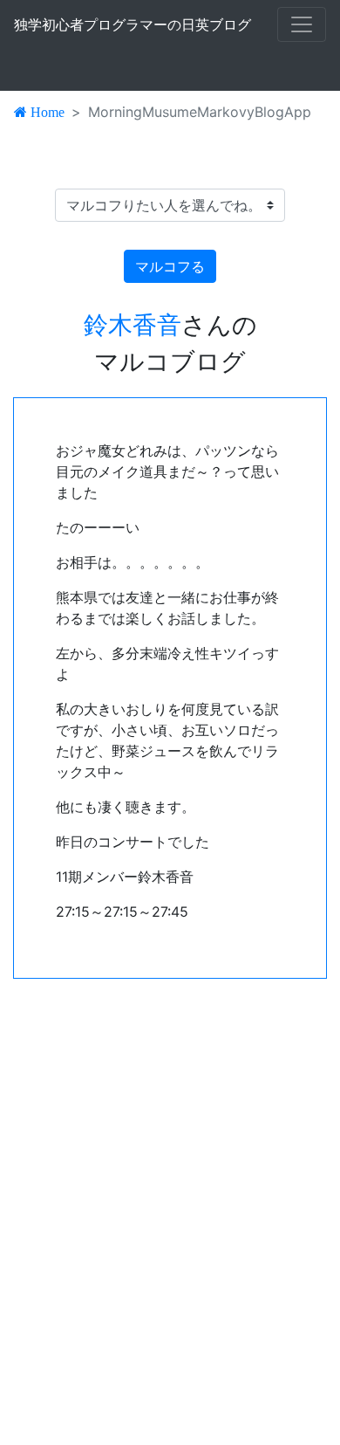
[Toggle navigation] (301, 24)
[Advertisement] (170, 1212)
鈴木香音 (132, 325)
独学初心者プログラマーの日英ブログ (132, 24)
